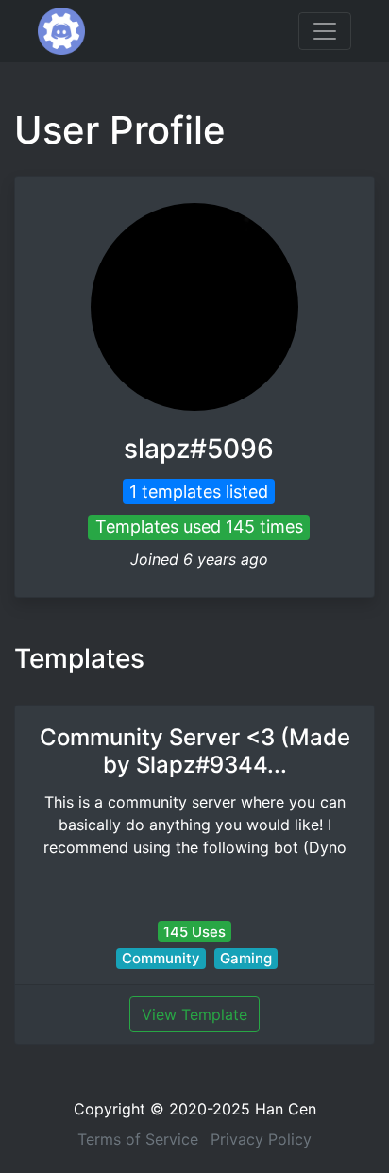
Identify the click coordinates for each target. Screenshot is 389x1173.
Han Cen (285, 1108)
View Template (194, 1014)
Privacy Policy (261, 1139)
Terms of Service (137, 1139)
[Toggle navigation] (324, 31)
